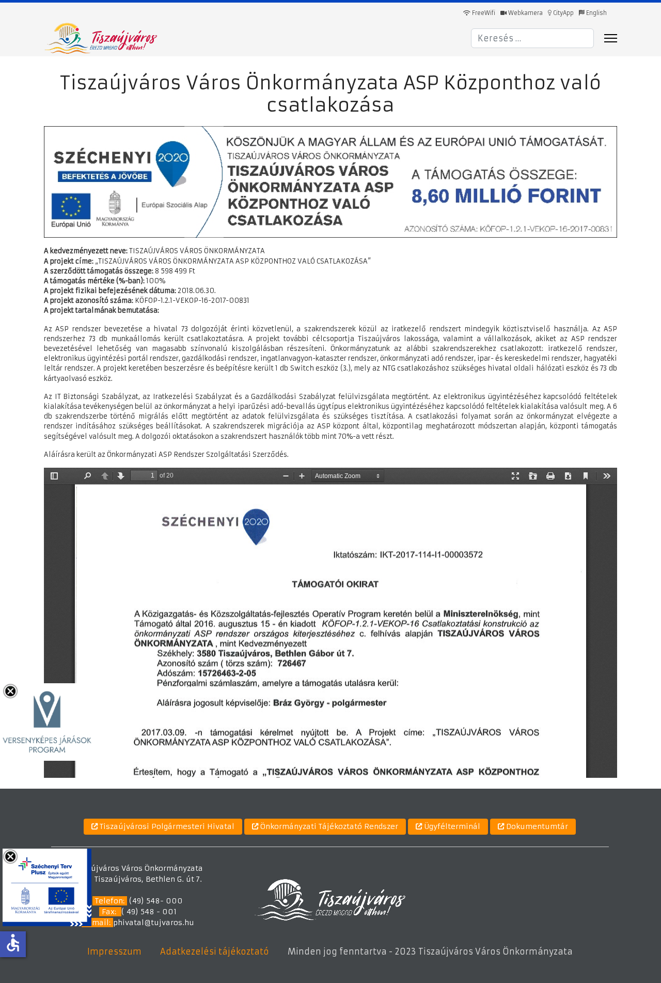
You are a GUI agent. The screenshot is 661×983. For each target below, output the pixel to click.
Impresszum (114, 951)
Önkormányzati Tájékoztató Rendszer (328, 826)
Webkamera (525, 13)
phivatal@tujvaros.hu (153, 922)
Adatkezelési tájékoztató (214, 951)
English (596, 13)
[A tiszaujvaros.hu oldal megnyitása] (329, 899)
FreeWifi (482, 13)
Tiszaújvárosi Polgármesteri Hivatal (166, 826)
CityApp (563, 13)
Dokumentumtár (536, 826)
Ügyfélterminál (451, 826)
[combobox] (532, 38)
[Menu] (610, 38)
